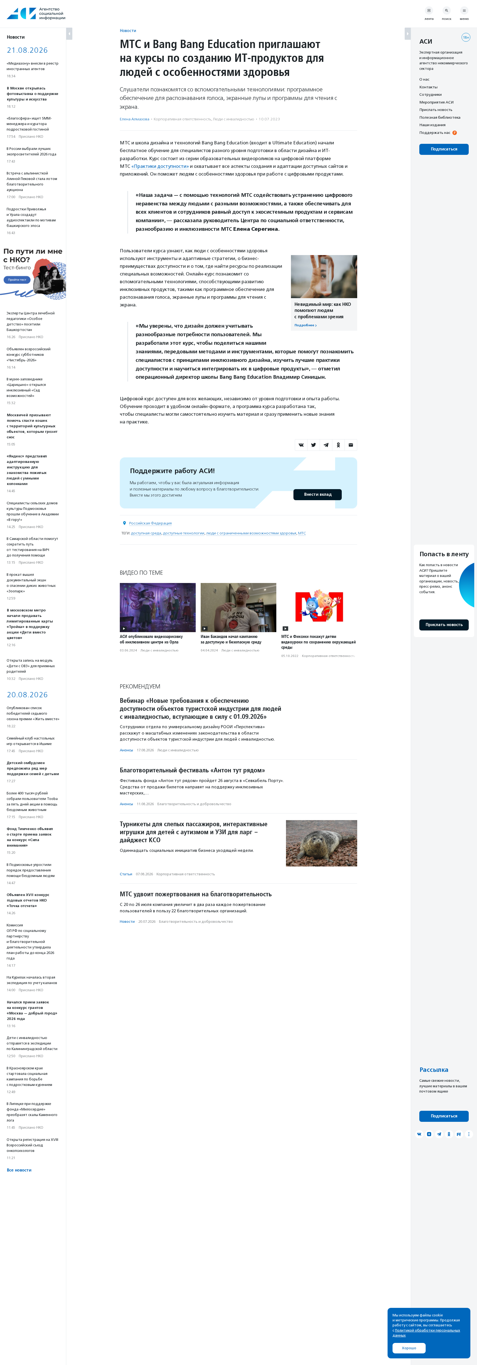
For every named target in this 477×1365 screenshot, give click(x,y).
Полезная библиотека (439, 117)
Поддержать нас (434, 132)
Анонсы (126, 750)
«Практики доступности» (160, 166)
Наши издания (432, 125)
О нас (424, 79)
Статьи (126, 874)
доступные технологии (183, 533)
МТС (302, 533)
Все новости (19, 1170)
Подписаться (444, 149)
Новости (128, 30)
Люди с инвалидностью (233, 119)
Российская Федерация (150, 523)
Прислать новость (435, 109)
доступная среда (146, 533)
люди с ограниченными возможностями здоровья (251, 533)
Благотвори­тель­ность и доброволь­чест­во (194, 804)
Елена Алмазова (134, 119)
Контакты (428, 87)
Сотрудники (430, 94)
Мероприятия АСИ (436, 102)
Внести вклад (318, 494)
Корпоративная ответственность (182, 119)
